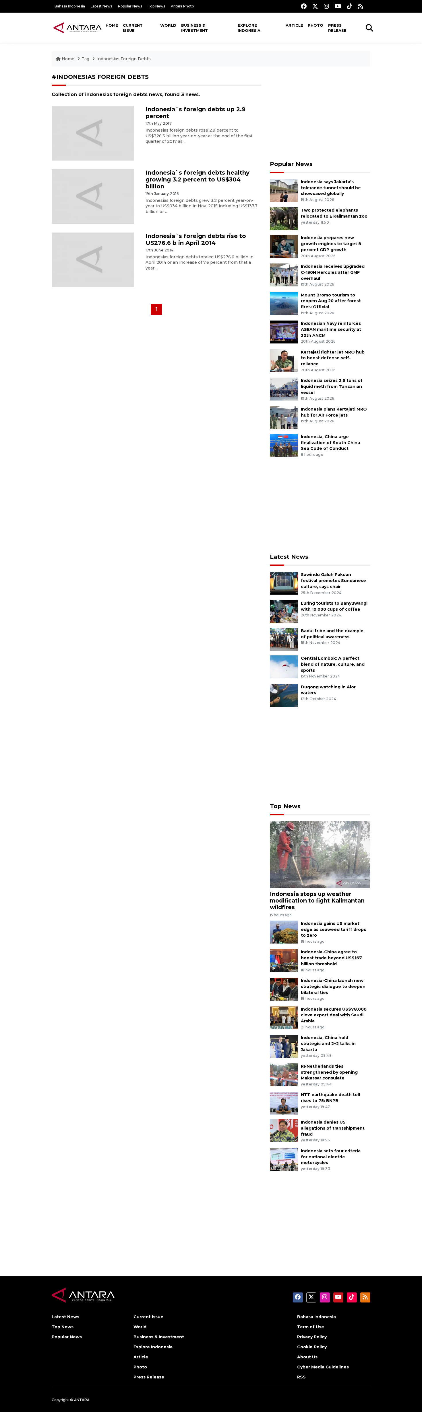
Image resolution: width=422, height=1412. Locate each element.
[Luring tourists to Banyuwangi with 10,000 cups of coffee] (284, 611)
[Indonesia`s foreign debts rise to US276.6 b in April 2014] (93, 259)
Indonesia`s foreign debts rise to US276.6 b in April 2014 (196, 239)
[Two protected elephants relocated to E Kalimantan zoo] (284, 218)
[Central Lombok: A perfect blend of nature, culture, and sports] (284, 666)
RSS (301, 1377)
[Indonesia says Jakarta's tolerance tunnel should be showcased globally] (284, 190)
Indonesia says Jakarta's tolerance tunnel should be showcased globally (331, 187)
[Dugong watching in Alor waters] (284, 695)
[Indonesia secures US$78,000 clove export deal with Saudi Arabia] (284, 1017)
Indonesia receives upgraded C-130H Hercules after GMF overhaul (333, 272)
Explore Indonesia (249, 28)
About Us (307, 1357)
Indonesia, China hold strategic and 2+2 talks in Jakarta (328, 1043)
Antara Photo (182, 6)
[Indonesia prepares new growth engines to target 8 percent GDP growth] (284, 246)
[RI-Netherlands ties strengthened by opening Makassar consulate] (284, 1074)
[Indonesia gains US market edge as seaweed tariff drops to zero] (284, 931)
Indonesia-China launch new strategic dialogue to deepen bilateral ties (333, 986)
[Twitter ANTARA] (315, 6)
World (168, 25)
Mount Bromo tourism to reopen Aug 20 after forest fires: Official (331, 301)
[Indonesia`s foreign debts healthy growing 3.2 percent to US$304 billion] (93, 196)
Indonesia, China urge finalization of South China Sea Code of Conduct (330, 442)
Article (294, 25)
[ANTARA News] (77, 27)
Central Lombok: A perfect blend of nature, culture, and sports (333, 664)
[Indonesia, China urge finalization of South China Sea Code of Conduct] (284, 445)
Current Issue (133, 28)
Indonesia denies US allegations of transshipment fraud (333, 1128)
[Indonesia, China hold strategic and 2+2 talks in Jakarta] (284, 1045)
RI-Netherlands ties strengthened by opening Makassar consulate (329, 1072)
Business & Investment (194, 28)
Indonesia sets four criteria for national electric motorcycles (331, 1156)
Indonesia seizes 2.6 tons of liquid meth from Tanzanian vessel (332, 386)
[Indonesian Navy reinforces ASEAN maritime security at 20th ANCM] (284, 331)
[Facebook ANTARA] (304, 6)
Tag (85, 58)
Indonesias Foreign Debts (123, 58)
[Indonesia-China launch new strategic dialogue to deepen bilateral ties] (284, 988)
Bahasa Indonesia (70, 6)
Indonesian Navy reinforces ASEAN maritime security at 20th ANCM (331, 329)
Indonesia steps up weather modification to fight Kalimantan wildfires (317, 900)
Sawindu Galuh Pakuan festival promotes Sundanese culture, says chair (333, 580)
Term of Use (310, 1326)
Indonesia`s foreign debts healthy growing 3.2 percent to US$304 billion (197, 179)
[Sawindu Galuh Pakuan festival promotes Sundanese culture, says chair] (284, 583)
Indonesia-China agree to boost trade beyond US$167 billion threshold (331, 957)
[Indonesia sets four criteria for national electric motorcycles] (284, 1159)
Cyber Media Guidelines (323, 1367)
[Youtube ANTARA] (338, 6)
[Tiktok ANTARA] (349, 6)
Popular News (130, 6)
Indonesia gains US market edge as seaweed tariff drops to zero (333, 929)
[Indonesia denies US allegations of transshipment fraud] (284, 1130)
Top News (156, 6)
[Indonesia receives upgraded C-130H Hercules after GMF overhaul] (284, 274)
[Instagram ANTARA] (326, 6)
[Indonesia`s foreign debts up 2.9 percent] (93, 133)
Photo (315, 25)
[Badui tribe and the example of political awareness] (284, 639)
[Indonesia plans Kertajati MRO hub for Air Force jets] (284, 417)
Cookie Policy (312, 1346)
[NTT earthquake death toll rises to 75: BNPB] (284, 1103)
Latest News (101, 6)
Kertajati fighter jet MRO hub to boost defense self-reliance (333, 358)
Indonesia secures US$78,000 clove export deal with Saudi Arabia (334, 1015)
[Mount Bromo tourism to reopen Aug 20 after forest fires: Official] (284, 303)
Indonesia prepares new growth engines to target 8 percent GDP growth (331, 243)
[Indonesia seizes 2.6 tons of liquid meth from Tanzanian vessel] (284, 388)
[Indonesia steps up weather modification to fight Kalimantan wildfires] (320, 854)
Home (112, 25)
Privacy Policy (312, 1336)
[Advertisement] (320, 113)
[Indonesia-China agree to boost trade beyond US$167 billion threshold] (284, 960)
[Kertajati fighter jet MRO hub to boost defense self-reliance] (284, 360)
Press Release (337, 28)
